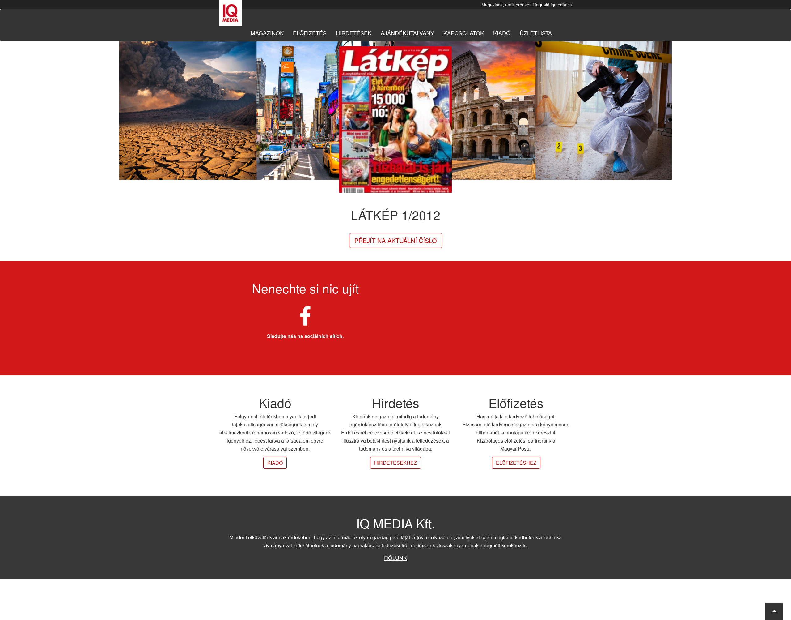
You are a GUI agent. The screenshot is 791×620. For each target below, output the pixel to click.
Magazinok (267, 33)
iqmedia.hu (561, 4)
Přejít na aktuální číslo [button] (395, 240)
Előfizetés (310, 33)
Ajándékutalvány (407, 33)
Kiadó (501, 33)
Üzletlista (536, 33)
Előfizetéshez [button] (516, 462)
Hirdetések (353, 33)
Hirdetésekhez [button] (395, 462)
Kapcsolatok (463, 33)
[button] (774, 611)
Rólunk (395, 558)
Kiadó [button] (275, 462)
